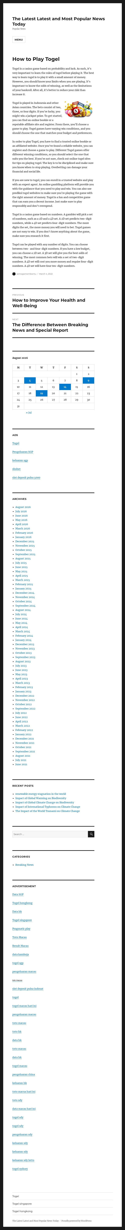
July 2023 (21, 665)
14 (65, 386)
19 (41, 393)
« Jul (29, 412)
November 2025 (25, 545)
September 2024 (25, 605)
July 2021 (20, 760)
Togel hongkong (22, 902)
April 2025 (21, 575)
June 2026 (21, 515)
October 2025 (23, 549)
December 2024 (24, 592)
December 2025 (24, 541)
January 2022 (23, 734)
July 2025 (21, 562)
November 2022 (25, 700)
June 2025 (21, 567)
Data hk (17, 911)
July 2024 (21, 614)
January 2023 (23, 691)
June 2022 (21, 717)
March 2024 (22, 631)
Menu (19, 39)
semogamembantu (26, 274)
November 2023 (25, 648)
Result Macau (20, 945)
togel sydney (20, 1168)
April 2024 (21, 627)
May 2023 (21, 674)
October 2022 (23, 704)
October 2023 (23, 652)
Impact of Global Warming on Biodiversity (40, 798)
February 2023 (24, 687)
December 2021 (24, 738)
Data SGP (17, 894)
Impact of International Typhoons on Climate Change (47, 806)
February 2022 (24, 730)
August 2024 (23, 609)
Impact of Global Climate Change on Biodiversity (44, 802)
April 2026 (21, 524)
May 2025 (21, 571)
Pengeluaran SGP (22, 451)
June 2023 (21, 670)
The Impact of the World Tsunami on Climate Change (47, 811)
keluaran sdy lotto (23, 1160)
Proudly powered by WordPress (76, 1221)
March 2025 (22, 579)
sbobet (16, 468)
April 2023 (21, 678)
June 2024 (21, 618)
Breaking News (24, 864)
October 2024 (23, 601)
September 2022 (25, 708)
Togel (15, 443)
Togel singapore (22, 920)
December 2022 (24, 695)
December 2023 (24, 644)
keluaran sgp (20, 460)
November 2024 (25, 597)
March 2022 (22, 725)
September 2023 (25, 657)
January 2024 (23, 639)
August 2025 (23, 558)
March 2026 (22, 528)
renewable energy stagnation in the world (40, 793)
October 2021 (23, 747)
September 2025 (25, 554)
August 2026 (23, 507)
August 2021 (22, 755)
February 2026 (24, 532)
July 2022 (21, 712)
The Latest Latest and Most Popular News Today (35, 1221)
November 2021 (24, 742)
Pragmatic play (21, 928)
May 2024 (21, 622)
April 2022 (21, 721)
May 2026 (21, 519)
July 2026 (21, 511)
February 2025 (24, 584)
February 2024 (24, 635)
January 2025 (23, 588)
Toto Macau (19, 937)
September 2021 (25, 751)
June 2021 (21, 764)
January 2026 (23, 537)
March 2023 (22, 682)
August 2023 (22, 661)
